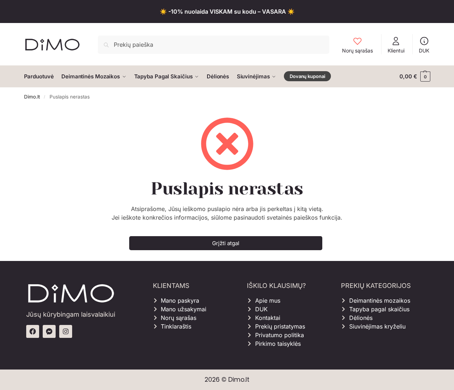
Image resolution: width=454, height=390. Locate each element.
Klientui (396, 50)
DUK (424, 50)
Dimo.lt (32, 97)
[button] (414, 76)
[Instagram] (65, 331)
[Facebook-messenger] (49, 331)
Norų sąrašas (357, 50)
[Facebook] (32, 331)
